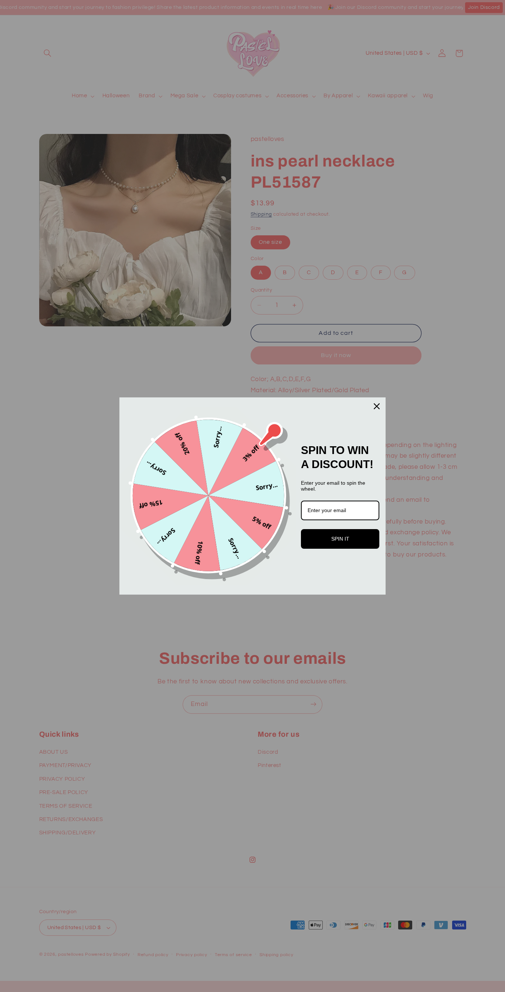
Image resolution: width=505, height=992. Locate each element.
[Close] (377, 406)
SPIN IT (340, 539)
